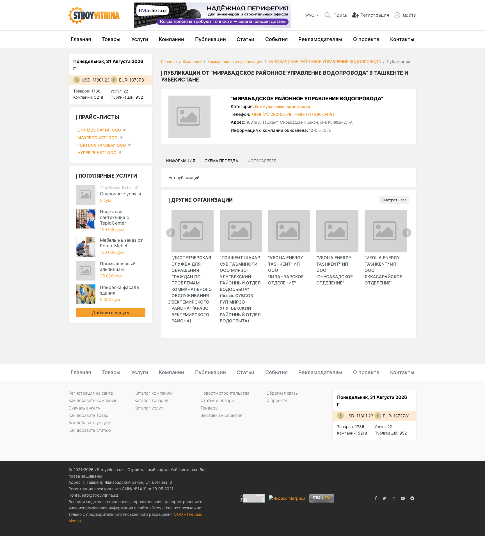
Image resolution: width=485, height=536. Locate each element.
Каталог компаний (153, 393)
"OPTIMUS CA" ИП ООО (98, 130)
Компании (171, 39)
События (276, 39)
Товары (111, 39)
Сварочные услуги (120, 193)
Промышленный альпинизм (118, 266)
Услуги (139, 39)
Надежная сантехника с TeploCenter (114, 217)
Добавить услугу (110, 312)
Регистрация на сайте (90, 393)
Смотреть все (394, 200)
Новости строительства (224, 393)
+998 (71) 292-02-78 (271, 114)
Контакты (402, 39)
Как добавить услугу (89, 422)
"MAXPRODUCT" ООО (97, 137)
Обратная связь (282, 393)
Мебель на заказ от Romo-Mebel (121, 242)
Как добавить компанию (93, 400)
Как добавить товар (88, 415)
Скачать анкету (84, 408)
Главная (81, 39)
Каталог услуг (148, 408)
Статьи (245, 39)
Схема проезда (221, 160)
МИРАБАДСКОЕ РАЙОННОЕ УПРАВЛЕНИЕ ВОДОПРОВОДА (324, 61)
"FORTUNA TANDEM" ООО (101, 145)
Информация (180, 160)
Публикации (210, 39)
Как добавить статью (89, 430)
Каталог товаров (151, 400)
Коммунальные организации (234, 61)
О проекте (366, 39)
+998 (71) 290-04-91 (315, 114)
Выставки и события (221, 415)
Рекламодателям (320, 39)
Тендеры (209, 408)
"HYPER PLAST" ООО (96, 152)
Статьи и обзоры (217, 400)
